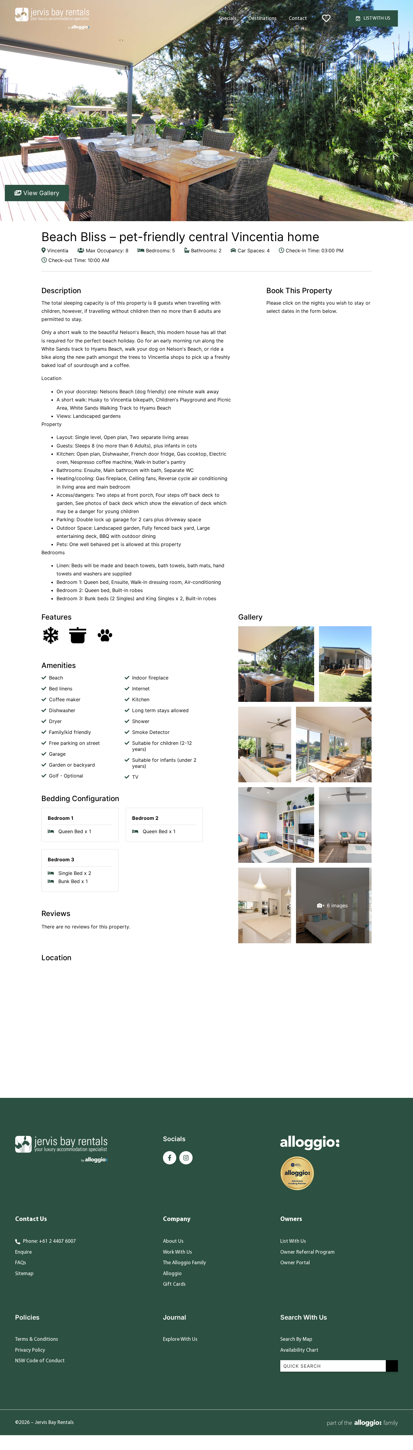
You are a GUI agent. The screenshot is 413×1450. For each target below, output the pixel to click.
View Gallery (40, 193)
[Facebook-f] (169, 1157)
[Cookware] (78, 635)
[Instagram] (186, 1157)
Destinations (263, 18)
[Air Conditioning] (50, 635)
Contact (298, 18)
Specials (227, 18)
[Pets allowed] (105, 635)
